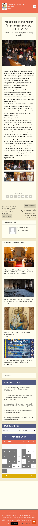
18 (9, 461)
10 (4, 456)
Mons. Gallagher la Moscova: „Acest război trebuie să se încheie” (18, 418)
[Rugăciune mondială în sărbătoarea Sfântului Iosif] (19, 318)
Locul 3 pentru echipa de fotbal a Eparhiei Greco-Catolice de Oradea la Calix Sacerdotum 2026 (18, 397)
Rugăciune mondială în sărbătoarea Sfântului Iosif (17, 333)
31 (4, 471)
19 (14, 461)
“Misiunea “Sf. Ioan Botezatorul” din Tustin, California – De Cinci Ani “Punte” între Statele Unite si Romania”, (18, 271)
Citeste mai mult (24, 523)
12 (14, 456)
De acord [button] (14, 523)
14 (24, 456)
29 (29, 466)
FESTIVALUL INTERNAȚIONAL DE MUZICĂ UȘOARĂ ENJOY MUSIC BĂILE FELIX (18, 361)
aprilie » (32, 476)
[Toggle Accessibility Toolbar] (34, 522)
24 (4, 466)
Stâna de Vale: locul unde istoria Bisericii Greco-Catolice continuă (18, 411)
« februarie (7, 476)
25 (9, 466)
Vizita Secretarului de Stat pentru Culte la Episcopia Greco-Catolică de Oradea (18, 300)
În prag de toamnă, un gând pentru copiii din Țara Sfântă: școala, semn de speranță (18, 405)
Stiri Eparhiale (19, 35)
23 (33, 461)
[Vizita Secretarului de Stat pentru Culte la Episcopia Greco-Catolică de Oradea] (19, 288)
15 (29, 456)
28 (24, 466)
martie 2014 (19, 436)
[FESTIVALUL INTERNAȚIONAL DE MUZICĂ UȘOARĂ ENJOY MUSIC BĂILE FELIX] (19, 348)
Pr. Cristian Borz (17, 33)
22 (29, 461)
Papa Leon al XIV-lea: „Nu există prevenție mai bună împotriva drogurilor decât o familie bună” (18, 389)
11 (9, 456)
